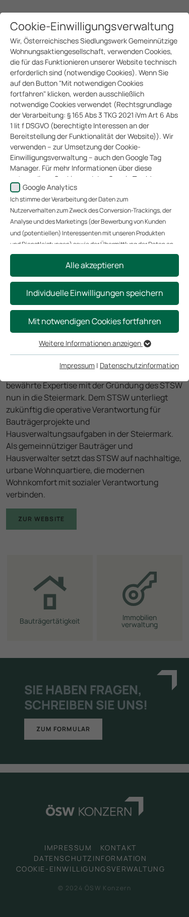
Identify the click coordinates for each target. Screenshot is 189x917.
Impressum (77, 365)
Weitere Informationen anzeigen (91, 343)
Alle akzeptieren (95, 265)
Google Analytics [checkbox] (50, 187)
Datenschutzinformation (139, 365)
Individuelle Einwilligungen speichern (94, 292)
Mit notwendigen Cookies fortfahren (94, 321)
